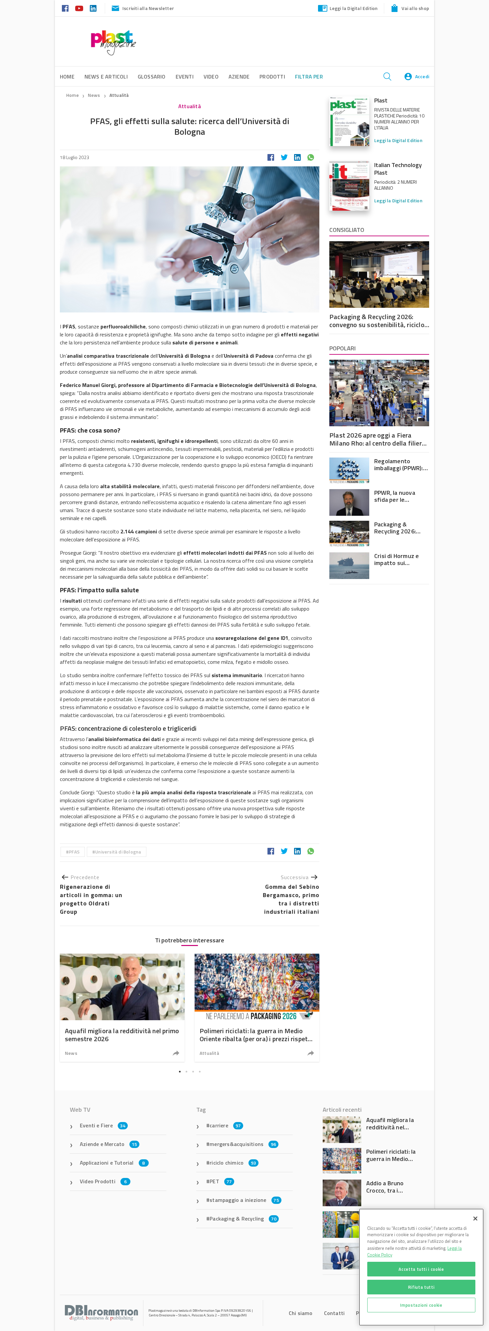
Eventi (185, 77)
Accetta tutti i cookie (421, 1269)
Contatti (334, 1313)
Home (72, 95)
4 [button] (199, 1071)
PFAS (74, 851)
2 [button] (186, 1071)
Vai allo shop (415, 8)
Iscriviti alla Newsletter (148, 8)
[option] (122, 1008)
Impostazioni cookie (421, 1305)
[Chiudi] (475, 1218)
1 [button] (179, 1071)
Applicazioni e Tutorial (112, 1163)
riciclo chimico (233, 1163)
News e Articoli (106, 77)
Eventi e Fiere (102, 1125)
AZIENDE (239, 77)
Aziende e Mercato (108, 1144)
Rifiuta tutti (421, 1287)
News (94, 95)
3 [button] (193, 1071)
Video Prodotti (103, 1181)
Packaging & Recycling (243, 1219)
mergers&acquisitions (243, 1144)
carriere (225, 1125)
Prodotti (272, 77)
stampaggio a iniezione (244, 1200)
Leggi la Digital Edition (354, 8)
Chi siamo (301, 1313)
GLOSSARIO (152, 77)
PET (221, 1181)
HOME (67, 77)
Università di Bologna (118, 851)
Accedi (422, 76)
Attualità (119, 95)
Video (211, 77)
